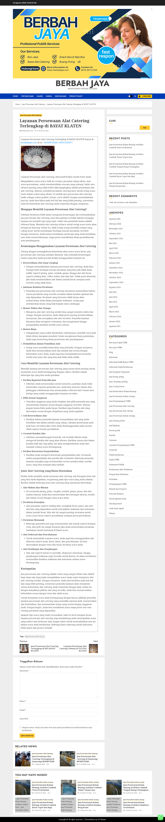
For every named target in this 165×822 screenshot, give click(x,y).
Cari (112, 121)
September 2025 (116, 238)
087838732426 (50, 142)
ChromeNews (90, 819)
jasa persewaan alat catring (121, 411)
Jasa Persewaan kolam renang (122, 416)
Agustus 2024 (114, 287)
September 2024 (116, 282)
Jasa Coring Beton (116, 386)
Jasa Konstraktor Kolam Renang (122, 391)
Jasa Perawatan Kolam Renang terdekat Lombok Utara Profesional (44, 787)
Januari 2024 (114, 321)
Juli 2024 (113, 292)
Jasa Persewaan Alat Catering (31, 115)
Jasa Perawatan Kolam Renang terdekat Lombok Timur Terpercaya (90, 787)
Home (15, 96)
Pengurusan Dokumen (118, 474)
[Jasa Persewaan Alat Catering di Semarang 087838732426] (67, 758)
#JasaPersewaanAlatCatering (34, 636)
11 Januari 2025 (39, 764)
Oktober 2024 (115, 277)
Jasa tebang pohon (117, 420)
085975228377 (66, 142)
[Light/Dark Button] (130, 96)
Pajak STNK (114, 460)
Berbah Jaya (82, 83)
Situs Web (24, 718)
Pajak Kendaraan (116, 455)
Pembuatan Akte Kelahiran (120, 469)
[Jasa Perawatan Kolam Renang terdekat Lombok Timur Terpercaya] (68, 787)
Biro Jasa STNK (115, 347)
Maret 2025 (114, 253)
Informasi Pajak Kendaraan (121, 367)
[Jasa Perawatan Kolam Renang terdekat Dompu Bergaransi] (68, 804)
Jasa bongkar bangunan (119, 372)
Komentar (25, 670)
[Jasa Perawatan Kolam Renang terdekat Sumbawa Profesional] (114, 804)
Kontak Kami (60, 96)
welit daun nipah (116, 508)
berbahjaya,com (29, 142)
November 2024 (116, 272)
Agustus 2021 (114, 326)
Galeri (40, 96)
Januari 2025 (114, 263)
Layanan (113, 440)
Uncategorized (115, 503)
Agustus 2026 (114, 219)
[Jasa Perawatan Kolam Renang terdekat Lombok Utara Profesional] (22, 787)
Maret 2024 (114, 311)
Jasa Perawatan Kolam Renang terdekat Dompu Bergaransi (89, 805)
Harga (49, 96)
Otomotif (113, 450)
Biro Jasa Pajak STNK (118, 342)
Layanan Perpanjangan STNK (121, 445)
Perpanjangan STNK (118, 484)
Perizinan (113, 479)
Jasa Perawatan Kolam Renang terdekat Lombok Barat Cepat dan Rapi (44, 805)
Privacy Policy (75, 96)
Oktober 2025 (115, 233)
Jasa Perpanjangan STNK (120, 401)
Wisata (112, 513)
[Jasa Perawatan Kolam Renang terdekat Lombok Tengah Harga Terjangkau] (114, 787)
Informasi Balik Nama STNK (121, 362)
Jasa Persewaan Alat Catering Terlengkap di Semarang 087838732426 (43, 759)
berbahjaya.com (27, 131)
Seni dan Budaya (116, 494)
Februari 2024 (115, 316)
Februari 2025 (115, 258)
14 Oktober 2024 (84, 764)
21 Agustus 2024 (43, 131)
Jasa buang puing (116, 376)
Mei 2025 (113, 243)
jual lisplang (114, 425)
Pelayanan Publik (116, 464)
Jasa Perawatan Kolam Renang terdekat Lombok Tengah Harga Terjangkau (126, 165)
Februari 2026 (115, 224)
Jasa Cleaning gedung (118, 381)
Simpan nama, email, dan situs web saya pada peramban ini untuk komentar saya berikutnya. (57, 729)
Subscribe (146, 96)
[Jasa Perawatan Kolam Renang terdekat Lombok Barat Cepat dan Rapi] (22, 804)
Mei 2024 (113, 302)
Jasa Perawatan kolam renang (122, 396)
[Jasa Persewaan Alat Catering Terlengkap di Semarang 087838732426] (22, 758)
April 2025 (113, 248)
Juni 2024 (113, 297)
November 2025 (116, 229)
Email (23, 710)
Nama (23, 701)
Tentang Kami (27, 96)
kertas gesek (114, 430)
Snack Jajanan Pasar (117, 498)
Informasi (113, 357)
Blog (111, 352)
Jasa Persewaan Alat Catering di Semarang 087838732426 (87, 759)
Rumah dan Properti (118, 489)
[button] (135, 96)
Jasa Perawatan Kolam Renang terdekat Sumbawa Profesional (136, 805)
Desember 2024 (115, 267)
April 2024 (113, 307)
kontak (112, 435)
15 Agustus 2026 (40, 793)
